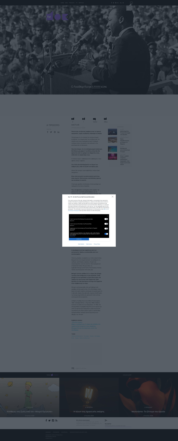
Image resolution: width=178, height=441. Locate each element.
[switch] (106, 219)
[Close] (113, 197)
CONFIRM (79, 239)
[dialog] (89, 220)
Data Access (89, 244)
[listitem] (89, 216)
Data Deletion (81, 244)
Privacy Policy (97, 244)
